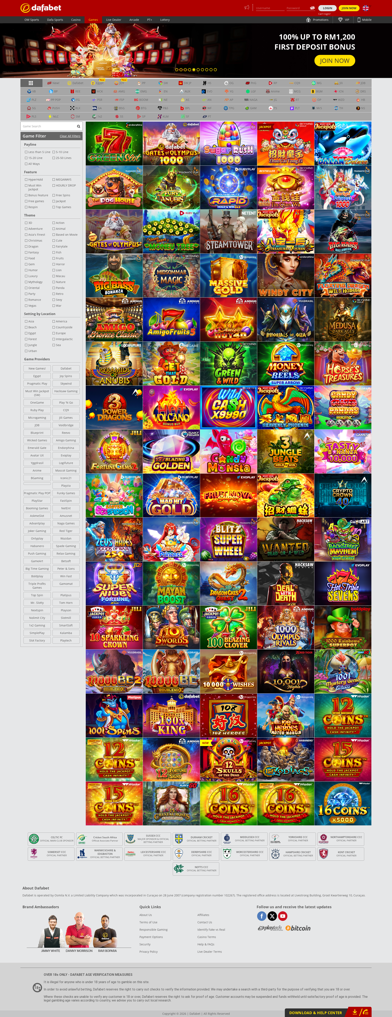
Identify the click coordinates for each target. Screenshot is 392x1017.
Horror (60, 264)
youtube (282, 916)
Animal (61, 229)
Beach (32, 327)
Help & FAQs (205, 944)
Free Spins (63, 195)
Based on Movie (67, 234)
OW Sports (31, 20)
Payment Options (151, 937)
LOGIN (327, 8)
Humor (33, 270)
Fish (58, 252)
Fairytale (62, 246)
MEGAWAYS (63, 179)
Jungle (32, 345)
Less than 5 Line (39, 152)
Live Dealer (113, 20)
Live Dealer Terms (209, 952)
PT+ (149, 20)
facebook (262, 916)
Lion (59, 270)
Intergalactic (64, 339)
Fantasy (33, 252)
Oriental (34, 288)
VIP (346, 20)
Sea (58, 345)
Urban (32, 351)
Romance (34, 300)
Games (93, 20)
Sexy (59, 300)
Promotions (320, 20)
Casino (75, 20)
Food (31, 258)
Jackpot (61, 201)
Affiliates (203, 915)
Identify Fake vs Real (211, 930)
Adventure (35, 229)
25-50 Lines (63, 158)
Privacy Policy (148, 952)
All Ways (34, 164)
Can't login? (324, 13)
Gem (31, 264)
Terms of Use (148, 922)
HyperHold (35, 179)
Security (144, 944)
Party (31, 294)
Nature (61, 282)
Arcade (134, 20)
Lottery (165, 20)
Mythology (35, 282)
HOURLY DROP (66, 185)
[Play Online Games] (40, 8)
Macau (60, 276)
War (58, 306)
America (61, 321)
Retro (59, 294)
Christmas (35, 240)
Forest (32, 339)
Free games (36, 201)
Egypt (32, 333)
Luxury (33, 276)
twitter (272, 916)
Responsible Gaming (153, 930)
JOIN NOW (349, 8)
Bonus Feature (38, 195)
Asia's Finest (36, 234)
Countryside (64, 327)
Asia (31, 321)
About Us (145, 915)
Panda (60, 288)
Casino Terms (206, 937)
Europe (61, 333)
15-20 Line (35, 158)
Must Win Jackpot (34, 187)
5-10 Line (62, 152)
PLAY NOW (334, 60)
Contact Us (204, 922)
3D (30, 223)
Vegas (32, 306)
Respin (33, 207)
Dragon (33, 246)
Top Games (63, 207)
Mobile (366, 20)
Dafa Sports (55, 20)
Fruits (60, 258)
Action (60, 223)
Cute (59, 240)
